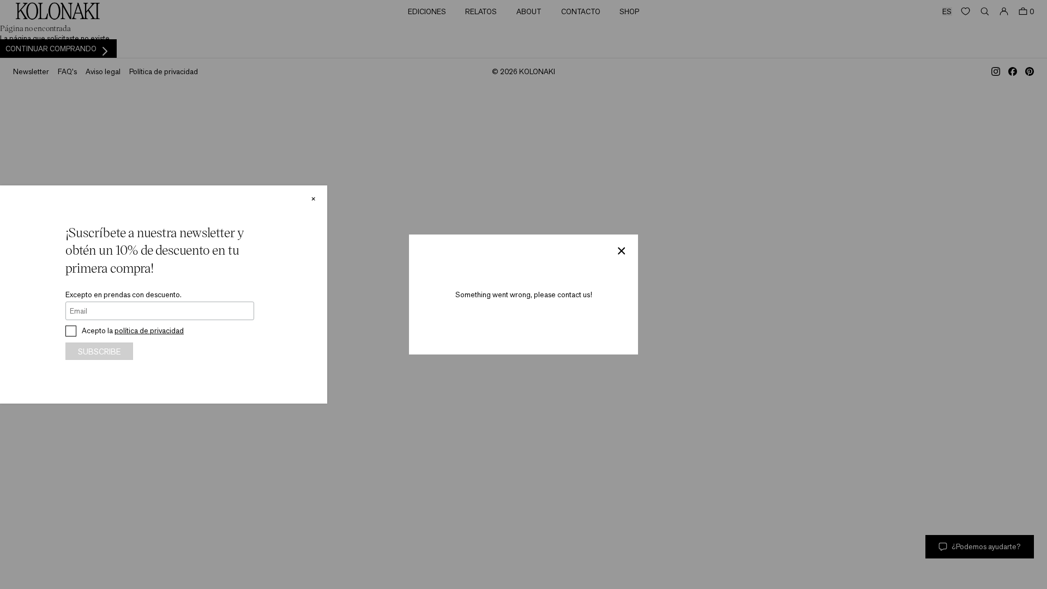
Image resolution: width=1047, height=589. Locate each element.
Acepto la (133, 330)
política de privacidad (149, 330)
